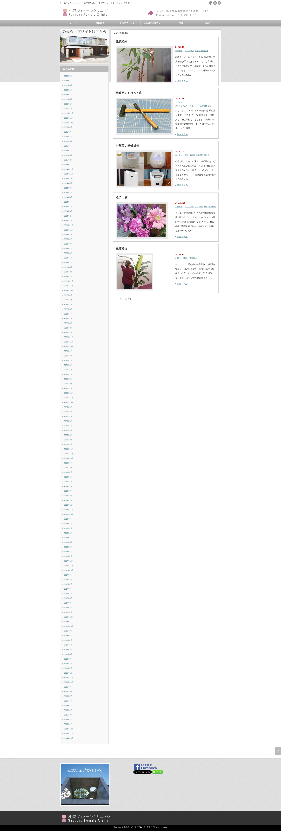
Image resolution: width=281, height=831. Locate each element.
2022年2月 (68, 328)
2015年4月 (68, 710)
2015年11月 (68, 677)
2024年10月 (68, 179)
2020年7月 (68, 416)
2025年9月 (68, 127)
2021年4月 (68, 374)
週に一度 (121, 197)
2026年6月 (68, 85)
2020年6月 (68, 421)
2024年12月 (68, 169)
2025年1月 (68, 165)
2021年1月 (68, 388)
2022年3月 (68, 323)
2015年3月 (68, 715)
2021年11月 (68, 342)
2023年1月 (68, 276)
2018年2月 (68, 552)
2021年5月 (68, 370)
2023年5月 (68, 258)
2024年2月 (68, 216)
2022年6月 (68, 309)
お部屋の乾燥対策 (127, 145)
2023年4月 (68, 263)
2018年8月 (68, 524)
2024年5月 (68, 202)
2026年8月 (68, 76)
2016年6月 (68, 645)
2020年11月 (68, 398)
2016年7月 (68, 640)
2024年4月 (68, 206)
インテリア (189, 51)
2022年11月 (68, 286)
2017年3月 (68, 603)
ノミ (187, 106)
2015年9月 (68, 687)
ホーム (73, 23)
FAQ (181, 23)
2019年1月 (68, 500)
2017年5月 (68, 594)
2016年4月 (68, 654)
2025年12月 (68, 113)
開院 (185, 258)
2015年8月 (68, 691)
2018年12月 (68, 505)
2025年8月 (68, 132)
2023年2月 (68, 272)
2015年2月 (68, 720)
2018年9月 (68, 519)
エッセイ (178, 51)
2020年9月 (68, 407)
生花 (196, 206)
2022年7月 (68, 304)
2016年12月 (68, 617)
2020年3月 (68, 435)
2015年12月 (68, 673)
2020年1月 (68, 444)
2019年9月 (68, 463)
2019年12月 (68, 449)
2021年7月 (68, 360)
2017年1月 (68, 612)
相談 (205, 206)
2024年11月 (68, 174)
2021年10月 (68, 346)
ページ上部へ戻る (278, 751)
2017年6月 (68, 589)
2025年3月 (68, 155)
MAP (207, 23)
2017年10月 (68, 570)
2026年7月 (68, 81)
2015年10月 (68, 682)
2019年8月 (68, 468)
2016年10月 (68, 626)
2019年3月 (68, 491)
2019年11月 (68, 454)
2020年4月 (68, 430)
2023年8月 (68, 244)
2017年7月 (68, 584)
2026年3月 (68, 99)
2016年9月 (68, 631)
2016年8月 (68, 636)
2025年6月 (68, 141)
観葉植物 (121, 41)
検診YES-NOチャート (154, 23)
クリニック (179, 106)
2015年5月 (68, 706)
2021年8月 (68, 356)
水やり (197, 51)
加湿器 (192, 155)
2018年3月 (68, 547)
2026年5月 (68, 90)
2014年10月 (68, 738)
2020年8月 (68, 412)
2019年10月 (68, 458)
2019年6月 (68, 477)
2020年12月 (68, 393)
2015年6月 (68, 701)
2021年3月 (68, 379)
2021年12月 (68, 337)
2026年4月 (68, 95)
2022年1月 (68, 332)
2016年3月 (68, 659)
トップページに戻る (123, 299)
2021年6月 (68, 365)
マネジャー (194, 106)
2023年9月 (68, 239)
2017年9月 (68, 575)
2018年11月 (68, 510)
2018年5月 (68, 538)
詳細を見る (182, 81)
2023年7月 (68, 249)
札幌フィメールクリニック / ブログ (138, 827)
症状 (201, 206)
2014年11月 (68, 733)
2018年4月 (68, 542)
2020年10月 (68, 402)
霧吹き (206, 155)
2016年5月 (68, 650)
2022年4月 (68, 318)
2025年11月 (68, 118)
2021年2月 (68, 384)
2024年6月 (68, 197)
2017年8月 (68, 580)
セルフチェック (127, 23)
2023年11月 (68, 230)
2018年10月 (68, 514)
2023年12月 (68, 225)
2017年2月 (68, 608)
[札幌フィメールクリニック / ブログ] (87, 15)
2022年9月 (68, 295)
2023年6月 (68, 253)
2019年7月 (68, 472)
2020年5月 (68, 426)
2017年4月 (68, 598)
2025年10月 (68, 123)
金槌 (209, 106)
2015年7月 (68, 696)
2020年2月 (68, 440)
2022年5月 (68, 314)
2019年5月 (68, 482)
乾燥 (186, 155)
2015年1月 (68, 724)
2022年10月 (68, 290)
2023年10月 (68, 235)
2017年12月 (68, 561)
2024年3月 (68, 211)
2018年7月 (68, 528)
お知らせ (178, 258)
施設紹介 (100, 23)
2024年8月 (68, 188)
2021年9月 (68, 351)
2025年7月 (68, 137)
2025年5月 (68, 146)
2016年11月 (68, 622)
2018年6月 (68, 533)
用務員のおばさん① (129, 93)
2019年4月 (68, 486)
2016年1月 (68, 668)
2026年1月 (68, 109)
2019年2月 (68, 496)
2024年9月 (68, 183)
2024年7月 (68, 192)
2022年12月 (68, 281)
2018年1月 (68, 556)
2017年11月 (68, 566)
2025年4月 (68, 151)
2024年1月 (68, 220)
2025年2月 (68, 160)
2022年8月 (68, 300)
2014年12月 (68, 729)
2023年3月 (68, 267)
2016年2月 (68, 663)
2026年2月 (68, 104)
